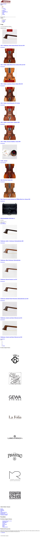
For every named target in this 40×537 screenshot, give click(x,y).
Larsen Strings (4, 524)
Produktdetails (2, 47)
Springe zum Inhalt (3, 3)
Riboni (3, 526)
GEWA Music (4, 522)
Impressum (2, 509)
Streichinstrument (5, 11)
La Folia (3, 523)
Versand (3, 222)
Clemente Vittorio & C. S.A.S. (7, 520)
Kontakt (3, 14)
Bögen (3, 12)
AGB (1, 511)
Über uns (3, 8)
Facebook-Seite (2, 513)
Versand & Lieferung (3, 512)
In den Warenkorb (3, 162)
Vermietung (4, 10)
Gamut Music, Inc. (5, 521)
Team (5, 9)
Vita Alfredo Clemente (3, 514)
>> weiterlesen (2, 532)
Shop (3, 13)
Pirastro (3, 525)
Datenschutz (2, 510)
